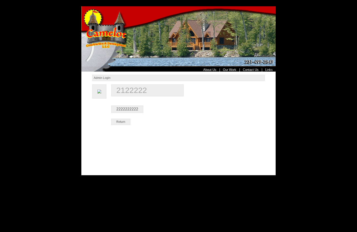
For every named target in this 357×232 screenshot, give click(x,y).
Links (270, 70)
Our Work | (233, 70)
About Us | (213, 70)
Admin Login (102, 78)
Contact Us (251, 70)
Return (120, 122)
